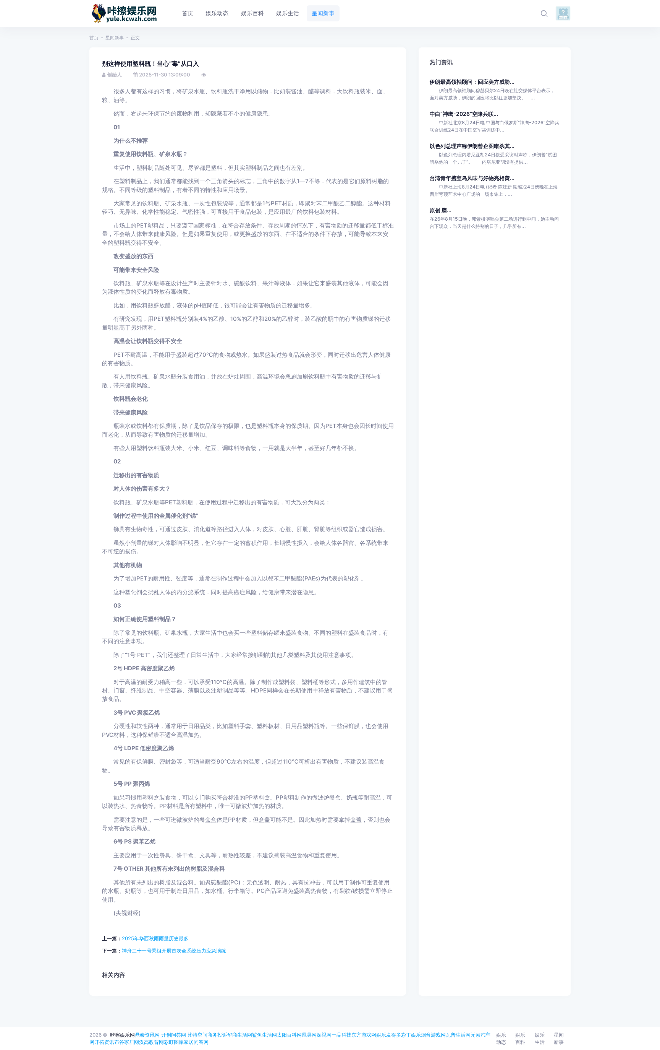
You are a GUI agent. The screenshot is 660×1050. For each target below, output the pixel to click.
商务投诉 (217, 1035)
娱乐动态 (501, 1038)
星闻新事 (114, 38)
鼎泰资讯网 (147, 1035)
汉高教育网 (151, 1042)
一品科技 (341, 1035)
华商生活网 (239, 1035)
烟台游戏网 (433, 1035)
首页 (94, 38)
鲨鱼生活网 (264, 1035)
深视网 (324, 1035)
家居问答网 (196, 1042)
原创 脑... (440, 210)
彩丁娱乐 (411, 1035)
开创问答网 (173, 1035)
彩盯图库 (174, 1042)
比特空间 (197, 1035)
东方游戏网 (363, 1035)
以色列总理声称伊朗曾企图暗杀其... (472, 146)
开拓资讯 (104, 1042)
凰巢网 (309, 1035)
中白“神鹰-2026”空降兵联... (464, 114)
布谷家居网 (126, 1042)
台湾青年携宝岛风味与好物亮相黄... (472, 178)
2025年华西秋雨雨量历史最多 (155, 938)
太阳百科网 (289, 1035)
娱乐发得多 (388, 1035)
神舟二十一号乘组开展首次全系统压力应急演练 (174, 951)
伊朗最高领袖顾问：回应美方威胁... (472, 81)
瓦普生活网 (458, 1035)
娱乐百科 (520, 1038)
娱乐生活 (540, 1038)
